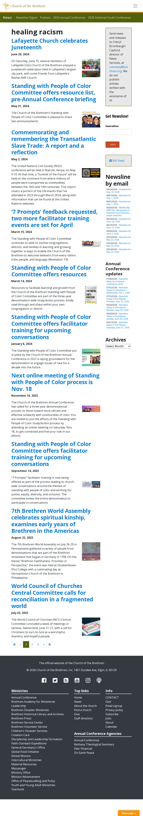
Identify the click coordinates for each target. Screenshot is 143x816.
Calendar (111, 727)
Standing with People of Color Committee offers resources (51, 271)
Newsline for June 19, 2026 (118, 220)
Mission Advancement (25, 777)
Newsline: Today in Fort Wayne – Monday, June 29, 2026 (117, 307)
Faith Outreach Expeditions (29, 743)
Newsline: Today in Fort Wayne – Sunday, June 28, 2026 (117, 316)
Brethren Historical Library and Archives (37, 714)
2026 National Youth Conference (109, 17)
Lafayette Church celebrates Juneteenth (49, 44)
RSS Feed (118, 161)
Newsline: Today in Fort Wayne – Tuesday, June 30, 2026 (117, 299)
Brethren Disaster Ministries (30, 710)
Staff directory (83, 718)
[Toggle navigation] (135, 5)
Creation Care (20, 735)
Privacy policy (114, 710)
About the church (85, 706)
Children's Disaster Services (29, 731)
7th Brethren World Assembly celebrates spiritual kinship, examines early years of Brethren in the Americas (51, 520)
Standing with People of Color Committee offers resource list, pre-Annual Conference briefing (53, 92)
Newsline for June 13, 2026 (118, 226)
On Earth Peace (84, 753)
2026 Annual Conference (69, 17)
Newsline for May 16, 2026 (118, 250)
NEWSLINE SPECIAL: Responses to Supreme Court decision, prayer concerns (118, 211)
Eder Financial (83, 748)
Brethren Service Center (27, 722)
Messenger (18, 768)
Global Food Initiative (25, 752)
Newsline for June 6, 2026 (118, 232)
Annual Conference (23, 697)
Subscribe (112, 714)
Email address (112, 126)
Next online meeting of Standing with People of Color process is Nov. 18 (55, 382)
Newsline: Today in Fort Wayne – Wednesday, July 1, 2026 (118, 290)
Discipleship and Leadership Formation (36, 739)
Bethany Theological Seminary (94, 744)
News (77, 702)
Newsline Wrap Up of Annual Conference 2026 (117, 281)
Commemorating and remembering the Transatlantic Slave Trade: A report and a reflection (53, 142)
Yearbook (17, 789)
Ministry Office (20, 772)
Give (77, 714)
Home (78, 697)
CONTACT (112, 697)
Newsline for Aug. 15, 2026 (118, 190)
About (110, 722)
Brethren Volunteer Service (29, 727)
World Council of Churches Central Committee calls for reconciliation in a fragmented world (52, 596)
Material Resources (24, 764)
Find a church (82, 710)
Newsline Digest (26, 17)
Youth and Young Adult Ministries (33, 785)
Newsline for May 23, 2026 (118, 238)
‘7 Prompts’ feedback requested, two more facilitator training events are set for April (54, 218)
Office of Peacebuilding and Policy (33, 781)
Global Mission (21, 756)
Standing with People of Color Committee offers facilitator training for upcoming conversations (51, 326)
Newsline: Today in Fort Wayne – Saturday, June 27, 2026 (117, 325)
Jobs (108, 718)
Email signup (114, 706)
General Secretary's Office (28, 747)
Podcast (45, 17)
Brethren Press (21, 718)
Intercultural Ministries (26, 760)
